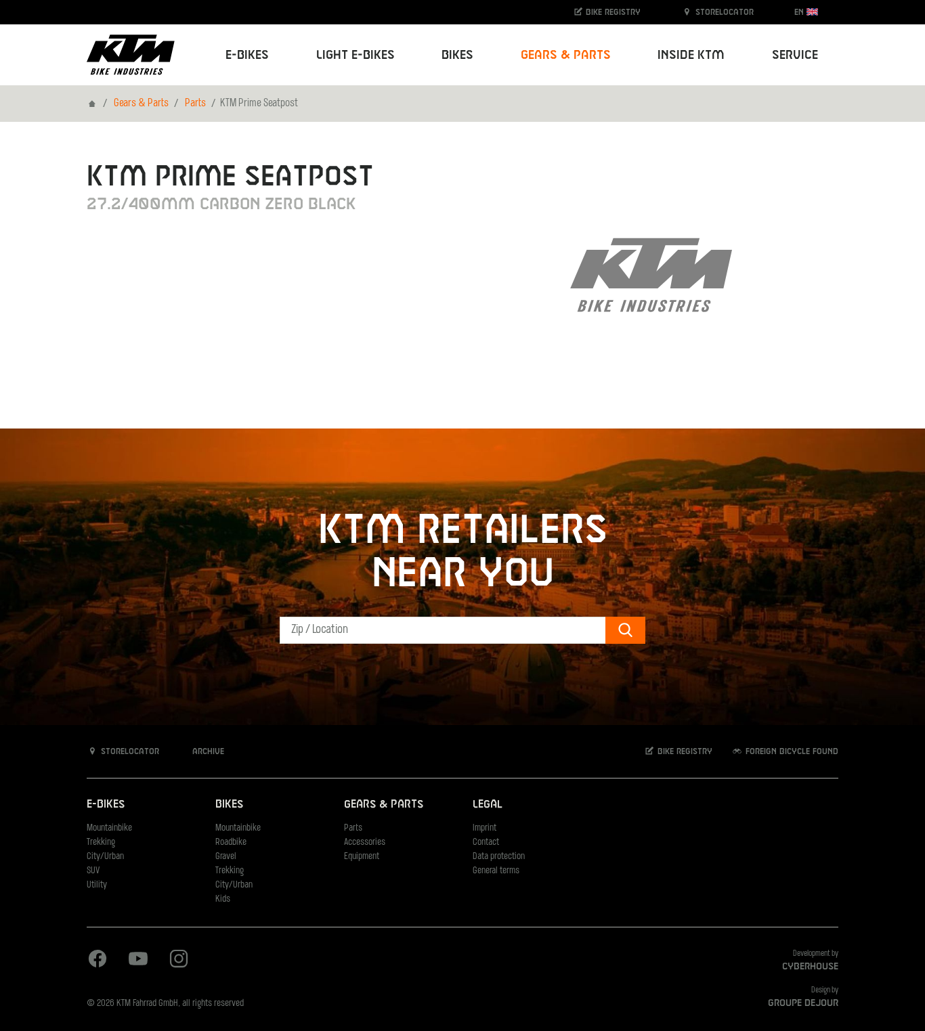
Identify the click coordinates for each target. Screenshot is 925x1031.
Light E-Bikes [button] (355, 55)
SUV (93, 871)
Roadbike (230, 842)
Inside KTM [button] (691, 55)
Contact (486, 842)
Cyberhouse (810, 967)
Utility (97, 885)
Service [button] (795, 55)
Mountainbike (109, 828)
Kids (222, 899)
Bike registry (612, 12)
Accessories (364, 842)
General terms (496, 871)
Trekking (101, 842)
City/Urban (105, 857)
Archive (207, 751)
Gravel (225, 857)
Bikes (229, 804)
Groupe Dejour (803, 1003)
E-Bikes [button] (247, 55)
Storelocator (723, 12)
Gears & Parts (141, 103)
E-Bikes (106, 804)
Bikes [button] (457, 55)
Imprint (484, 828)
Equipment (361, 857)
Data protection (499, 857)
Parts (195, 103)
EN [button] (800, 12)
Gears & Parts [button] (566, 55)
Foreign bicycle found (790, 751)
